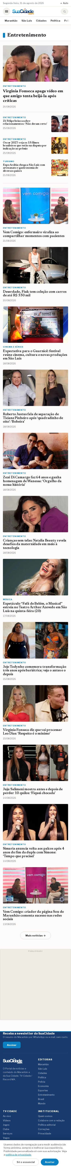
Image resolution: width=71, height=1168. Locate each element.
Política (55, 20)
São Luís (26, 20)
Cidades (41, 20)
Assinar (12, 1045)
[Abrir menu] (6, 11)
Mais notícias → (35, 935)
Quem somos (45, 1116)
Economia (43, 1086)
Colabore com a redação (51, 1120)
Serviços (7, 1133)
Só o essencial (26, 1162)
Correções (44, 1129)
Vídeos (7, 1120)
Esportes (43, 1090)
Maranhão (11, 20)
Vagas (6, 1138)
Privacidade (44, 1133)
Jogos (6, 1124)
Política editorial (47, 1124)
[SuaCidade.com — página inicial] (23, 11)
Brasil (41, 1099)
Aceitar (49, 1162)
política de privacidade (18, 1154)
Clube (6, 1129)
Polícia (41, 1081)
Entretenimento (46, 1094)
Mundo (42, 1103)
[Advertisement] (35, 984)
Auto (64, 3)
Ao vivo (7, 1116)
